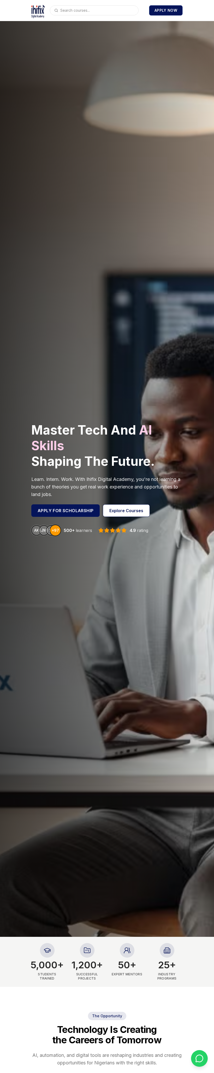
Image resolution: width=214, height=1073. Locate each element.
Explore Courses (126, 510)
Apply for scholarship (65, 510)
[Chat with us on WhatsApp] (199, 1058)
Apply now (165, 10)
